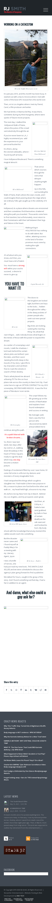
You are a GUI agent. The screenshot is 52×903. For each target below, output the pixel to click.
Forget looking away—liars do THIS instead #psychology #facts (25, 779)
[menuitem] (44, 9)
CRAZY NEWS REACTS (15, 721)
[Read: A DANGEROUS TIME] (6, 809)
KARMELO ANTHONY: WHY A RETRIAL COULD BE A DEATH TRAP (25, 742)
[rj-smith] (21, 9)
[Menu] (44, 9)
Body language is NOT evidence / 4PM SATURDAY (23, 732)
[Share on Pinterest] (21, 690)
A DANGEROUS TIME (17, 808)
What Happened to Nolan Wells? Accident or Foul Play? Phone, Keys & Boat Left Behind (24, 755)
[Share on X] (11, 690)
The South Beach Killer (18, 801)
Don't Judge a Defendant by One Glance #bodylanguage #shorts (25, 772)
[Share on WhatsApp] (16, 690)
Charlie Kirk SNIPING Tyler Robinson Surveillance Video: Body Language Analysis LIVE (25, 766)
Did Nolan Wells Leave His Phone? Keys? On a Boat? (23, 760)
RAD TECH (20, 896)
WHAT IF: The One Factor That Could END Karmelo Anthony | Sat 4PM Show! (23, 748)
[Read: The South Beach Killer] (6, 803)
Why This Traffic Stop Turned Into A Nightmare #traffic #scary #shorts (25, 727)
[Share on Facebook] (6, 690)
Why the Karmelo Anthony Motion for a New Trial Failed (25, 737)
